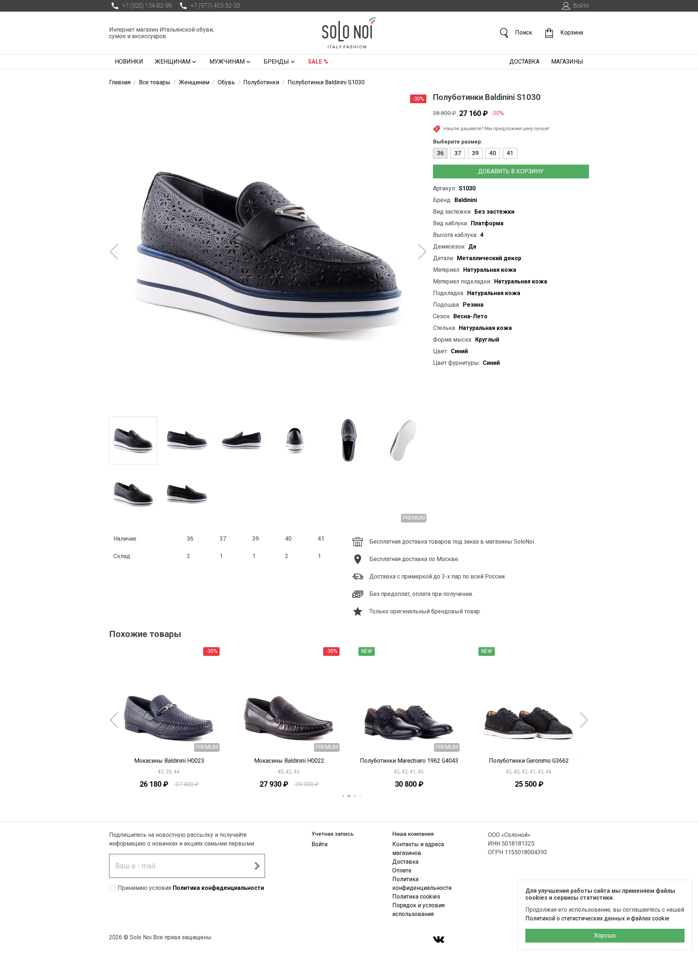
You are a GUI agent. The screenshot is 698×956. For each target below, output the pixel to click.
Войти (581, 5)
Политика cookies (416, 896)
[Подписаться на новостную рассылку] (257, 866)
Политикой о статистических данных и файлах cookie (597, 918)
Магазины (567, 61)
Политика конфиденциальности (218, 887)
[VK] (439, 940)
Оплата (401, 870)
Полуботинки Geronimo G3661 (529, 760)
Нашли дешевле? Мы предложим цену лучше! (496, 128)
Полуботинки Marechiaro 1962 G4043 (289, 760)
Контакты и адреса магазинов (418, 848)
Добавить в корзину (510, 171)
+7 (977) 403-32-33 (215, 5)
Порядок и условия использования (418, 909)
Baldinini (465, 200)
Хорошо (605, 935)
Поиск (523, 32)
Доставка (524, 61)
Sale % (318, 61)
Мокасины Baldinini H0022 (169, 760)
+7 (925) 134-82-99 (147, 5)
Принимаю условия (191, 887)
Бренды (276, 61)
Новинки (129, 61)
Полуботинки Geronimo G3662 (409, 760)
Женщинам (172, 61)
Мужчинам (227, 61)
